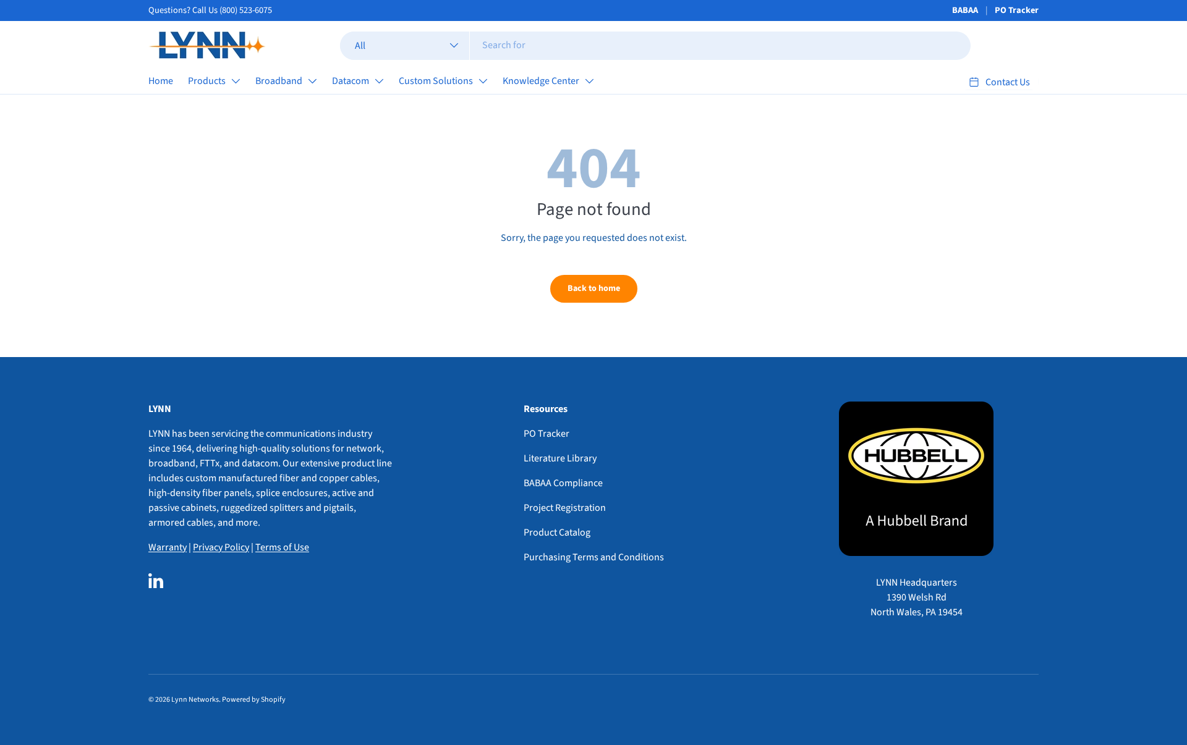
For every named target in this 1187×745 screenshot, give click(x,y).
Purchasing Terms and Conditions (594, 557)
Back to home (594, 288)
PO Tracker (1017, 10)
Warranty (167, 547)
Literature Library (560, 458)
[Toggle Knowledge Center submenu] (589, 81)
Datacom (350, 81)
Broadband (278, 81)
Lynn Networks (195, 699)
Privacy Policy (221, 547)
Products (207, 81)
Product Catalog (557, 532)
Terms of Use (282, 547)
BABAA (965, 10)
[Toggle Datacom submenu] (379, 81)
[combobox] (655, 45)
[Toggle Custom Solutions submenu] (482, 81)
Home (160, 81)
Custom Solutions (436, 81)
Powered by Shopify (254, 699)
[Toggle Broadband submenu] (312, 81)
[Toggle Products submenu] (235, 81)
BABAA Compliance (563, 483)
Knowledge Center (541, 81)
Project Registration (565, 508)
